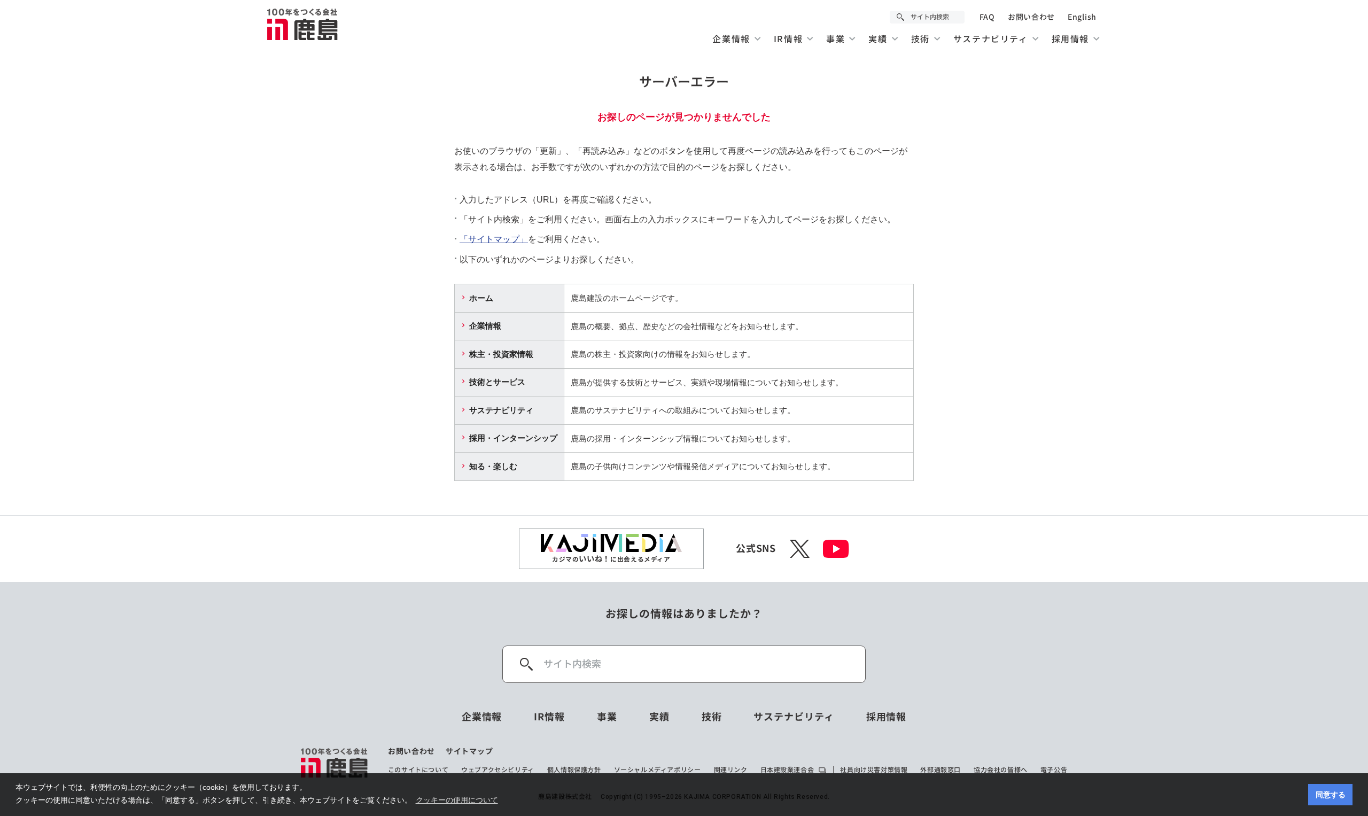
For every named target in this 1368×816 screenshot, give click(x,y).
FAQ (987, 17)
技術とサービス (497, 381)
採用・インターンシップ (513, 437)
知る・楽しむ (493, 466)
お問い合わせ (1031, 17)
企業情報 (485, 325)
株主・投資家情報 (501, 354)
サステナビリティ (501, 410)
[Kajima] (303, 24)
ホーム (481, 297)
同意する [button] (1331, 794)
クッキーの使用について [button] (457, 800)
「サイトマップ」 (494, 239)
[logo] (335, 763)
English (1082, 17)
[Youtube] (836, 549)
